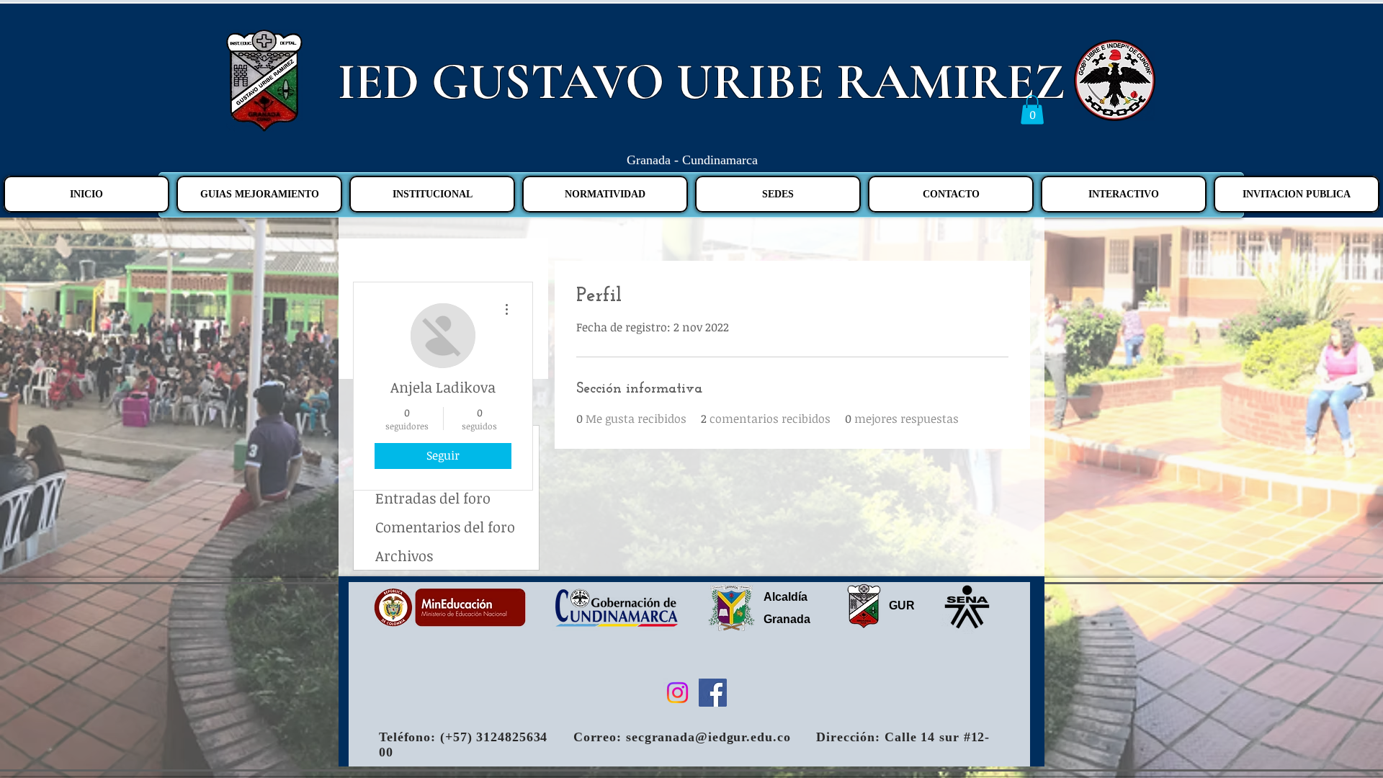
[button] (1032, 110)
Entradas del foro (433, 498)
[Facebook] (713, 693)
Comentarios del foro (445, 527)
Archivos (404, 555)
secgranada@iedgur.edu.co (708, 737)
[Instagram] (677, 693)
